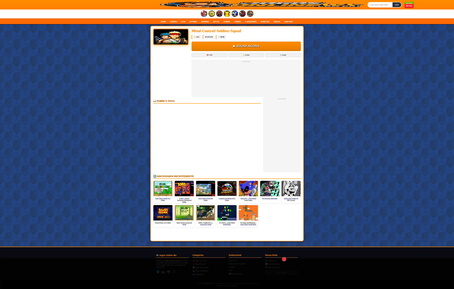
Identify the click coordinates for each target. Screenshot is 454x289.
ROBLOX (277, 22)
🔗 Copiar (283, 55)
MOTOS (216, 22)
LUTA (183, 22)
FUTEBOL (193, 22)
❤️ (209, 55)
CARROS (173, 22)
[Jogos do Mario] (204, 13)
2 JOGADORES (251, 22)
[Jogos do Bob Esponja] (211, 13)
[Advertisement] (227, 274)
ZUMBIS (226, 22)
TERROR (237, 22)
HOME (163, 22)
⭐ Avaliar (246, 55)
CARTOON (288, 22)
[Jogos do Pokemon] (227, 13)
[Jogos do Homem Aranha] (219, 13)
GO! (397, 5)
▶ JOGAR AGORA (246, 46)
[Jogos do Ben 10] (242, 13)
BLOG (409, 6)
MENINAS (205, 22)
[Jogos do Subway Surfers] (250, 13)
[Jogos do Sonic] (234, 13)
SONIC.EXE (265, 22)
